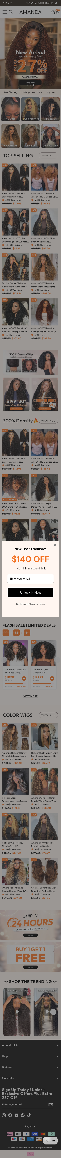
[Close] (55, 545)
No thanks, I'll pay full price (30, 604)
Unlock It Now (30, 592)
